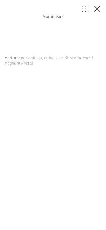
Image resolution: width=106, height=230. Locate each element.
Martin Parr (53, 17)
